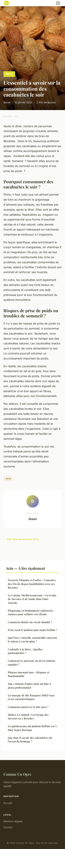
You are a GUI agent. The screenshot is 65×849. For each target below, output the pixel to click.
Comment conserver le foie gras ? (28, 707)
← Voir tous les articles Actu (21, 539)
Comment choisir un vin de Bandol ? (30, 622)
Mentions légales (13, 821)
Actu (9, 74)
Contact (7, 827)
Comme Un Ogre (17, 774)
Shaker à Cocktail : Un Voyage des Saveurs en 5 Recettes (28, 716)
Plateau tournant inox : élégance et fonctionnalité (28, 674)
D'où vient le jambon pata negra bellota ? (32, 630)
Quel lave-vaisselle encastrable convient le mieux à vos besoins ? (32, 639)
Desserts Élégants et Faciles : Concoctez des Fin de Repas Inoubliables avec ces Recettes (32, 583)
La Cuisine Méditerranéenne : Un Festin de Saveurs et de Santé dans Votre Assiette (32, 599)
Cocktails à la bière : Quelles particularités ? (25, 651)
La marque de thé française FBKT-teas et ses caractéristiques (31, 697)
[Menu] (58, 3)
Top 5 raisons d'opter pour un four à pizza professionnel (29, 685)
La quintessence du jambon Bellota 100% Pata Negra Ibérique (32, 727)
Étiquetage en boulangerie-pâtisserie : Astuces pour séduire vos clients (31, 612)
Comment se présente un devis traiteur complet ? (31, 662)
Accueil (7, 116)
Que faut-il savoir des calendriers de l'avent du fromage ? (30, 739)
